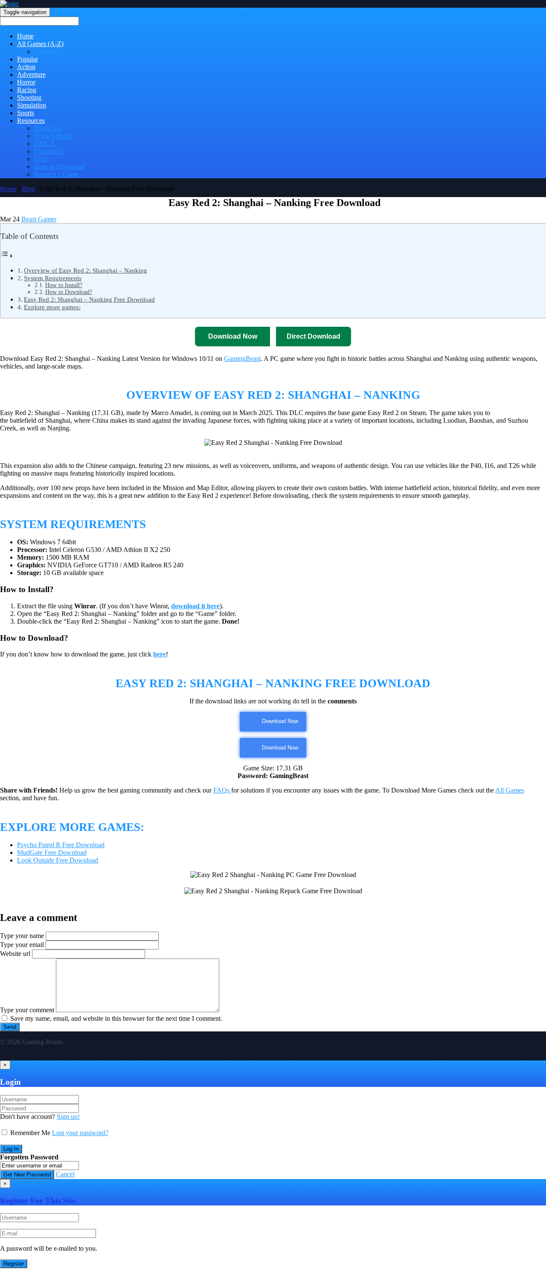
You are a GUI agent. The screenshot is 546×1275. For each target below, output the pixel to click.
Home (25, 36)
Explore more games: (52, 307)
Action (26, 66)
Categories (48, 51)
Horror (26, 82)
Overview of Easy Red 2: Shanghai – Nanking (85, 270)
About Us (47, 128)
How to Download (59, 166)
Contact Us (49, 151)
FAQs (222, 790)
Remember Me (30, 1132)
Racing (26, 89)
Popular (27, 59)
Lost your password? (80, 1132)
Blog (28, 188)
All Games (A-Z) (40, 43)
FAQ (41, 159)
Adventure (31, 74)
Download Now (280, 721)
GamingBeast (242, 358)
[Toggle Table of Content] (6, 255)
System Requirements (52, 278)
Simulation (31, 105)
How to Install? (63, 285)
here (159, 654)
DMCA (44, 143)
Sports (25, 112)
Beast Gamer (38, 219)
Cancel (65, 1174)
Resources (31, 120)
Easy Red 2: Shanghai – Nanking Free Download (89, 299)
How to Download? (68, 292)
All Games (509, 790)
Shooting (29, 97)
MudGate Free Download (52, 852)
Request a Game (56, 174)
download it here (195, 606)
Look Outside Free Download (57, 860)
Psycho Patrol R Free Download (61, 844)
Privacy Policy (53, 135)
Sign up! (68, 1116)
